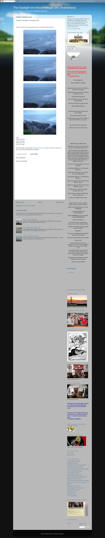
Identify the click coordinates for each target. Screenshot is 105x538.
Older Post (60, 202)
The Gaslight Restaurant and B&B (76, 290)
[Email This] (31, 154)
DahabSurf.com (71, 493)
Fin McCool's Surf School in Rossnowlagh (78, 469)
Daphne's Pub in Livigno (73, 490)
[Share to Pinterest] (37, 154)
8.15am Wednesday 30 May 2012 (31, 227)
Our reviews (70, 453)
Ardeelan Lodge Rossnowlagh (75, 467)
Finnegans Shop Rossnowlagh (40, 148)
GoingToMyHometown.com (74, 474)
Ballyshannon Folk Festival (74, 478)
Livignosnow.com (71, 492)
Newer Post (20, 202)
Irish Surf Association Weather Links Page (78, 480)
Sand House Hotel (72, 495)
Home (40, 202)
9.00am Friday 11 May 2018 (30, 219)
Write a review (71, 455)
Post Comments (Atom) (29, 205)
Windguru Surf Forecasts (73, 486)
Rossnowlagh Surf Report (74, 461)
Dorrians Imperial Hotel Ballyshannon (77, 476)
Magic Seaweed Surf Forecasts (75, 488)
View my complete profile (73, 28)
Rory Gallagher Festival (73, 473)
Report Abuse (71, 268)
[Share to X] (34, 154)
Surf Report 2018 (21, 210)
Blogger (62, 533)
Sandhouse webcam (72, 463)
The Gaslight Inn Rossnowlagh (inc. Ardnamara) (44, 7)
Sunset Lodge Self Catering (74, 471)
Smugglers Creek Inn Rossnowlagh (76, 465)
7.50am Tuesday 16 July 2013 (30, 236)
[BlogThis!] (32, 154)
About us (71, 16)
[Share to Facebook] (35, 154)
